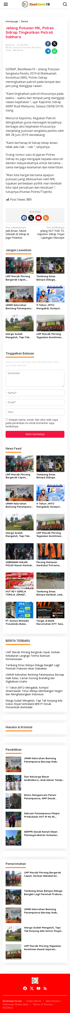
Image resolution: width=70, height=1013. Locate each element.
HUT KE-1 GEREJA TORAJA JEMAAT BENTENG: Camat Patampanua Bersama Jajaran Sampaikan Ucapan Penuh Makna (18, 593)
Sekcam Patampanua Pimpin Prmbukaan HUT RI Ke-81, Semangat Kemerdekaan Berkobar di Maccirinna (42, 815)
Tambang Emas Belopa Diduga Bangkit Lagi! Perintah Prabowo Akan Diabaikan (50, 278)
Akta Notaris (53, 1000)
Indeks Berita (33, 1000)
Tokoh (8, 50)
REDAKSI (8, 1007)
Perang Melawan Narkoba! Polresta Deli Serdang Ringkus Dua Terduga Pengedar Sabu (49, 564)
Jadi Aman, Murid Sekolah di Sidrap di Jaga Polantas (17, 232)
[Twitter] (31, 218)
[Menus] (6, 4)
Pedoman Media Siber (16, 1004)
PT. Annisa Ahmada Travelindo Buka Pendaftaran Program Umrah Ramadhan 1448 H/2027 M (19, 622)
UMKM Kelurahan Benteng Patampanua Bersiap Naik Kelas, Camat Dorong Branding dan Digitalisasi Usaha (19, 306)
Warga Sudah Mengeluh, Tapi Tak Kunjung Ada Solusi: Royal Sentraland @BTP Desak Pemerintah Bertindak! (19, 335)
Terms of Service (43, 1004)
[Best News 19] (35, 4)
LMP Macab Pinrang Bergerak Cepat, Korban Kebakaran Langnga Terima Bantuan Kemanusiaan (20, 278)
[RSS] (46, 218)
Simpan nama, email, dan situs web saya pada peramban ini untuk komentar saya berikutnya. (32, 423)
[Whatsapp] (54, 51)
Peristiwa (36, 47)
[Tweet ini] (54, 44)
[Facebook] (24, 218)
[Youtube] (38, 218)
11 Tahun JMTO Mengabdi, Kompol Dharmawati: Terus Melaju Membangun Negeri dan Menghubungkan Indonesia (48, 306)
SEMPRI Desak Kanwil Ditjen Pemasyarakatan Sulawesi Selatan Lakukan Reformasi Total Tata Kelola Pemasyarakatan (41, 833)
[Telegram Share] (48, 51)
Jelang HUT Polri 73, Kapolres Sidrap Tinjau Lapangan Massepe (50, 232)
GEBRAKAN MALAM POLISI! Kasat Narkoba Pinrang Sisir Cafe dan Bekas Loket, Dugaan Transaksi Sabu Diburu (20, 564)
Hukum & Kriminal (22, 47)
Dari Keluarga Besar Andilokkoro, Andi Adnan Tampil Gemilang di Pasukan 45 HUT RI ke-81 (43, 778)
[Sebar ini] (48, 44)
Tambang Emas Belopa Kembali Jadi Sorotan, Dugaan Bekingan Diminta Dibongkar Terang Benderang (49, 593)
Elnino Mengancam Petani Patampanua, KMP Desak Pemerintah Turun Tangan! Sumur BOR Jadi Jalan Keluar (42, 796)
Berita (9, 47)
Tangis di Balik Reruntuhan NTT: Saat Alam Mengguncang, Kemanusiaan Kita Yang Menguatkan (50, 622)
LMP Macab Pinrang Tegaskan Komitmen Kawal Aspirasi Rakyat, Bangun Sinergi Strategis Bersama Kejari (48, 335)
